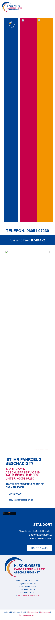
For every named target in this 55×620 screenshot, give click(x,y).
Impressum (45, 612)
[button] (49, 7)
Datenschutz (33, 612)
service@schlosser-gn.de (28, 595)
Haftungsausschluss (27, 615)
